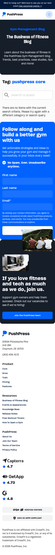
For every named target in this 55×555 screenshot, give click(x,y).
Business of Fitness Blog (15, 400)
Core (4, 368)
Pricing (6, 382)
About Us (7, 436)
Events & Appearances (14, 405)
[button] (49, 14)
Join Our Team (9, 441)
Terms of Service (11, 445)
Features (7, 386)
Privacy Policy (9, 449)
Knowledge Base (11, 409)
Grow (5, 373)
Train (5, 377)
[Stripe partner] (27, 510)
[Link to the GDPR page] (27, 518)
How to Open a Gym (12, 422)
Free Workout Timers (13, 418)
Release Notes (9, 413)
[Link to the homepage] (12, 14)
